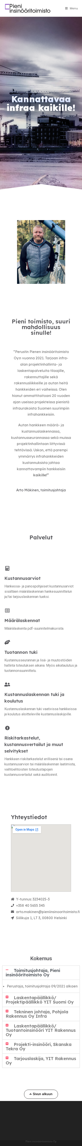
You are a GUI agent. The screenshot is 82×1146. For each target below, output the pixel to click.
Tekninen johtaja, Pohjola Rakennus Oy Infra (37, 1014)
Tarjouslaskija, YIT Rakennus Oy (41, 1061)
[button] (41, 1094)
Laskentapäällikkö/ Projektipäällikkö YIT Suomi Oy (40, 1000)
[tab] (41, 973)
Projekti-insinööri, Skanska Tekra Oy (39, 1046)
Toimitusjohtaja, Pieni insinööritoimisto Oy (33, 972)
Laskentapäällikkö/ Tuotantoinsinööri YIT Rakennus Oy (41, 1030)
